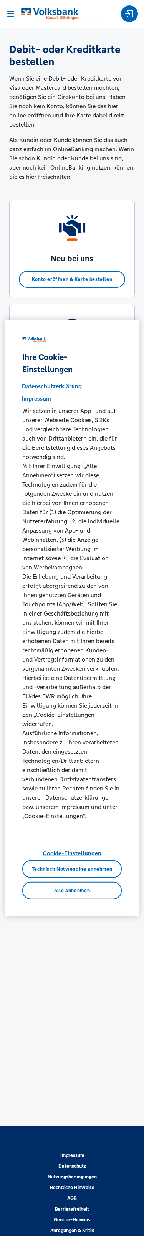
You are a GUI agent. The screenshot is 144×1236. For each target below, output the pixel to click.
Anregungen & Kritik (72, 1231)
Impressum (72, 1155)
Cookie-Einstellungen (72, 852)
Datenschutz (72, 1166)
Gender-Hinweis (72, 1220)
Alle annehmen (72, 891)
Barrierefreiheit (72, 1209)
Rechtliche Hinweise (72, 1188)
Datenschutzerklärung (52, 385)
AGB (72, 1198)
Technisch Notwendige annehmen (72, 869)
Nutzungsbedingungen (72, 1177)
